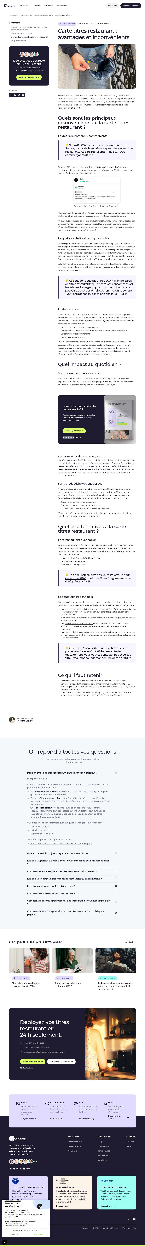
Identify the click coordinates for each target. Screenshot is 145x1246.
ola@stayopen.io (28, 1119)
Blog (100, 1142)
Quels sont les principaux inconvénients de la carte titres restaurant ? (29, 28)
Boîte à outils (103, 1146)
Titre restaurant (26, 15)
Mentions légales (110, 1228)
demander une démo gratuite (111, 658)
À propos (130, 1142)
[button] (24, 5)
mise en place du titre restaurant (79, 624)
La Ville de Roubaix (39, 827)
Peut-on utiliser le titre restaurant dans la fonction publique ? (61, 843)
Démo (128, 1146)
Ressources (13, 15)
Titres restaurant (75, 1142)
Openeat (73, 216)
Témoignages (104, 1151)
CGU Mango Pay (129, 1228)
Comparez (37, 6)
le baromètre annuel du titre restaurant (80, 264)
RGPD (96, 1228)
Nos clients (48, 6)
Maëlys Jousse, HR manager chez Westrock (76, 213)
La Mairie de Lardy (39, 830)
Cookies (85, 1228)
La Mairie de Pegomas (41, 834)
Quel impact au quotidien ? (21, 33)
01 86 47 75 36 (56, 1119)
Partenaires (103, 1155)
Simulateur (102, 1160)
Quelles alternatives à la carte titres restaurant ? (29, 37)
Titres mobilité (74, 1146)
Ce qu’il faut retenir (18, 41)
